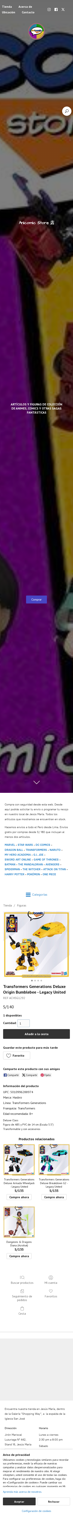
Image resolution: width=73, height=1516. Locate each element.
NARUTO (55, 850)
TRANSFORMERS (37, 850)
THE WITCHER (31, 869)
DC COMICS (43, 845)
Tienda (7, 905)
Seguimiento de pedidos (22, 1298)
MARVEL (10, 845)
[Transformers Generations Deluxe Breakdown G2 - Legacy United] (54, 1160)
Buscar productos (22, 1283)
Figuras (21, 905)
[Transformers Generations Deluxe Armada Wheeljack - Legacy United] (19, 1160)
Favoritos (51, 1296)
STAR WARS (25, 845)
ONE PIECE (49, 874)
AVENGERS (52, 864)
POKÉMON (33, 874)
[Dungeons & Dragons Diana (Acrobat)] (19, 1222)
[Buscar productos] (66, 111)
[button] (16, 1055)
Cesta (22, 1313)
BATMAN (10, 864)
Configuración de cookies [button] (36, 1511)
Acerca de (25, 7)
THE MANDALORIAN (30, 864)
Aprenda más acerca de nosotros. (22, 1491)
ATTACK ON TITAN (54, 869)
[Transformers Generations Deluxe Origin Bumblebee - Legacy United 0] (36, 944)
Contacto (28, 12)
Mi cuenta (50, 1283)
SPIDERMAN (12, 869)
